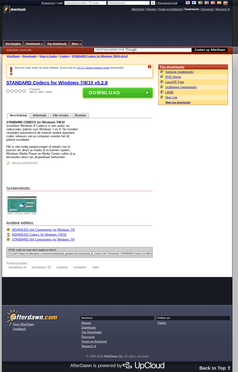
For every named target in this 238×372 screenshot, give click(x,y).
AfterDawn (138, 9)
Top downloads (172, 67)
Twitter (161, 323)
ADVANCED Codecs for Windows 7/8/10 (39, 234)
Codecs (64, 56)
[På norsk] (207, 3)
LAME (169, 92)
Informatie (39, 115)
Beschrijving (18, 115)
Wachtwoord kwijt (167, 3)
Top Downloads (91, 332)
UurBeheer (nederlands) (181, 87)
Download (104, 92)
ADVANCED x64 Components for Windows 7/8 (43, 230)
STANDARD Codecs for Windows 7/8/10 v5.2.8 (100, 56)
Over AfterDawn (23, 324)
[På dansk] (213, 3)
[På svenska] (200, 3)
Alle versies (61, 115)
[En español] (219, 3)
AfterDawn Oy (113, 356)
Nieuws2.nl (223, 9)
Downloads (29, 56)
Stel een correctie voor (24, 162)
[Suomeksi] (194, 3)
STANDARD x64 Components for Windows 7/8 (43, 239)
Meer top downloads (178, 102)
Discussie (207, 9)
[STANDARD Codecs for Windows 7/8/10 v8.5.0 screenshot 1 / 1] (23, 216)
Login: (60, 3)
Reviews (80, 115)
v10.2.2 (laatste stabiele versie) (93, 67)
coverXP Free (174, 82)
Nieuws (151, 9)
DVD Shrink (173, 77)
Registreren (48, 3)
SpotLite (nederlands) (179, 72)
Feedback (19, 329)
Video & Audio (48, 56)
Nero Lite (171, 97)
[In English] (188, 3)
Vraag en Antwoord (170, 9)
